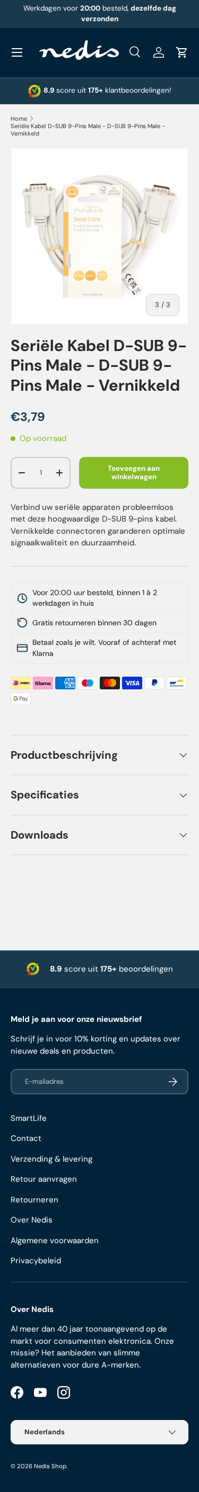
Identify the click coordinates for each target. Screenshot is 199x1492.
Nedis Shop (50, 1466)
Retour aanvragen (44, 1179)
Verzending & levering (51, 1159)
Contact (26, 1138)
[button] (182, 52)
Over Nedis (32, 1220)
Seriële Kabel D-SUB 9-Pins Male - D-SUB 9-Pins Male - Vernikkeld (88, 129)
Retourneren (34, 1199)
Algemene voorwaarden (55, 1240)
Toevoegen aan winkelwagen (134, 472)
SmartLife (29, 1118)
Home (19, 118)
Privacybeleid (36, 1260)
